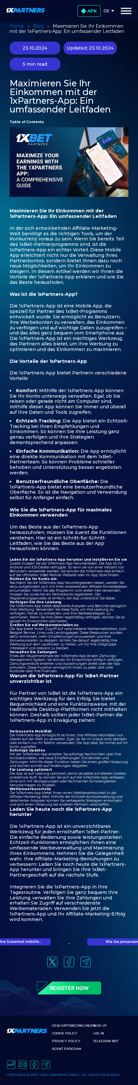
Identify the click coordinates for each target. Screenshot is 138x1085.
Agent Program (66, 1049)
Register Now (69, 988)
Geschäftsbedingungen (74, 1025)
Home (17, 26)
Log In (98, 1033)
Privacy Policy (66, 1041)
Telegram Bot (105, 1041)
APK (92, 11)
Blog (38, 26)
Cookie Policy (64, 1033)
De (106, 10)
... (69, 943)
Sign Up (100, 1025)
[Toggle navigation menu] (126, 11)
